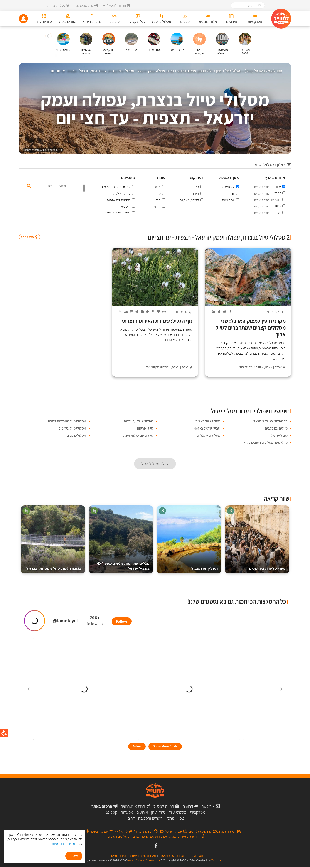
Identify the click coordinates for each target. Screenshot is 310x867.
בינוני (195, 193)
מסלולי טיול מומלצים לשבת (67, 421)
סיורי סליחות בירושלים (267, 568)
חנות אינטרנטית (133, 806)
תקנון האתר (196, 856)
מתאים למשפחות (118, 200)
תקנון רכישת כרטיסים (172, 856)
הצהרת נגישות (117, 856)
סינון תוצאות (272, 228)
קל (197, 187)
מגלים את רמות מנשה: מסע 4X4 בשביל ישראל (123, 566)
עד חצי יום (228, 187)
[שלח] (28, 186)
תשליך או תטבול (204, 568)
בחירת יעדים (261, 187)
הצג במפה (31, 228)
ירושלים (276, 199)
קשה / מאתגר (189, 200)
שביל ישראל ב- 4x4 (207, 428)
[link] (156, 846)
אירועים (142, 812)
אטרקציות (197, 812)
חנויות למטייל (163, 806)
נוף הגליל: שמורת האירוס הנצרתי (156, 320)
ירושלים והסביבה (150, 818)
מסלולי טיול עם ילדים (138, 421)
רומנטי (125, 206)
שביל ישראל (279, 435)
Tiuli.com (217, 860)
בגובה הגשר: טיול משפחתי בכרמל (53, 568)
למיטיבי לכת (121, 193)
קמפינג (111, 812)
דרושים (187, 806)
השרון (278, 212)
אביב (157, 187)
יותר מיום (228, 200)
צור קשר (208, 806)
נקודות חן (158, 812)
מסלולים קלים (76, 435)
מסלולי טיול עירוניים (72, 428)
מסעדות (127, 812)
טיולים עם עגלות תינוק (138, 435)
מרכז (278, 193)
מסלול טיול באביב (207, 421)
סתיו (158, 193)
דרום (278, 206)
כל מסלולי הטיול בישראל (270, 421)
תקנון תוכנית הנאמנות (143, 856)
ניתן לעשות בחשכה (117, 213)
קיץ (158, 200)
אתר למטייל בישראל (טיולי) (144, 860)
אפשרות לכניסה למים (115, 187)
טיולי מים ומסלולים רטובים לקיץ (266, 442)
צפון (279, 186)
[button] (48, 36)
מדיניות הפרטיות (63, 843)
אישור (74, 855)
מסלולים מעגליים (208, 435)
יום (233, 193)
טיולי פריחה (145, 428)
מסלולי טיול (178, 812)
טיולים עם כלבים (276, 428)
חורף (157, 206)
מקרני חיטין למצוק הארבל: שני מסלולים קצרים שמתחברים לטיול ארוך (251, 327)
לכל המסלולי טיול (155, 463)
